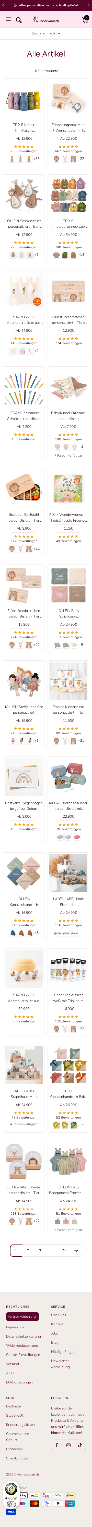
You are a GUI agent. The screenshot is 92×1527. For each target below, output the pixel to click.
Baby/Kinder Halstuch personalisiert (68, 415)
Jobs (54, 1333)
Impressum (15, 1327)
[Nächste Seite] (76, 1250)
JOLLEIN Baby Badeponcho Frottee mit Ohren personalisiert (68, 1190)
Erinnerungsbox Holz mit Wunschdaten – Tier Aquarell (68, 128)
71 (64, 1250)
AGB (10, 1373)
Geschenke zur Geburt (17, 1436)
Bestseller (14, 1406)
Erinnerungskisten (20, 1424)
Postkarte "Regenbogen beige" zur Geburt (24, 806)
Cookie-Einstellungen (23, 1354)
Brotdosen (14, 1449)
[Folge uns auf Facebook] (57, 1445)
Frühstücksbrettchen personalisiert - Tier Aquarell (23, 614)
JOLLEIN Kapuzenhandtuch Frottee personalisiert (24, 902)
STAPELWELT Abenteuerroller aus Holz (24, 998)
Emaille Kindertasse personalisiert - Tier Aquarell (68, 710)
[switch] (11, 1504)
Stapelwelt (15, 1415)
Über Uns (58, 1315)
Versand (12, 1364)
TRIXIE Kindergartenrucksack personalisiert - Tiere (68, 224)
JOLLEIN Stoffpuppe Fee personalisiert (24, 709)
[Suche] (18, 19)
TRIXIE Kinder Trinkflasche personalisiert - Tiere (23, 128)
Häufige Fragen (63, 1351)
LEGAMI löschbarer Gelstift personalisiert (24, 415)
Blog (55, 1342)
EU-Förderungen (19, 1382)
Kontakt (57, 1324)
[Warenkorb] (84, 19)
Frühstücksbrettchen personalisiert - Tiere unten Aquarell (68, 320)
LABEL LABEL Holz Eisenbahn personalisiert (68, 902)
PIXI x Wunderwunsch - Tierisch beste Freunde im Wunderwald (68, 517)
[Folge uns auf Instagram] (68, 1445)
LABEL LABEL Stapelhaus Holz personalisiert (24, 1094)
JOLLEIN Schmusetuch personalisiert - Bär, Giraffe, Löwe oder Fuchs (23, 224)
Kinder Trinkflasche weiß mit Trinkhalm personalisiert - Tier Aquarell (68, 998)
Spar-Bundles (17, 1458)
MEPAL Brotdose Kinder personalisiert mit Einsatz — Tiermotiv (68, 806)
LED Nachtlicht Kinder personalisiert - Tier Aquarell (24, 1190)
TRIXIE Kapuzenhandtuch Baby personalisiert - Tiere (68, 1094)
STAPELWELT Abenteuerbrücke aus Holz (24, 320)
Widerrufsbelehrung (22, 1345)
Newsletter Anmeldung (60, 1363)
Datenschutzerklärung (23, 1336)
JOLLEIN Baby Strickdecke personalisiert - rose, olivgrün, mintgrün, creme (68, 614)
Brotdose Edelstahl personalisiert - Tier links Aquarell (23, 517)
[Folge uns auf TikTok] (80, 1445)
